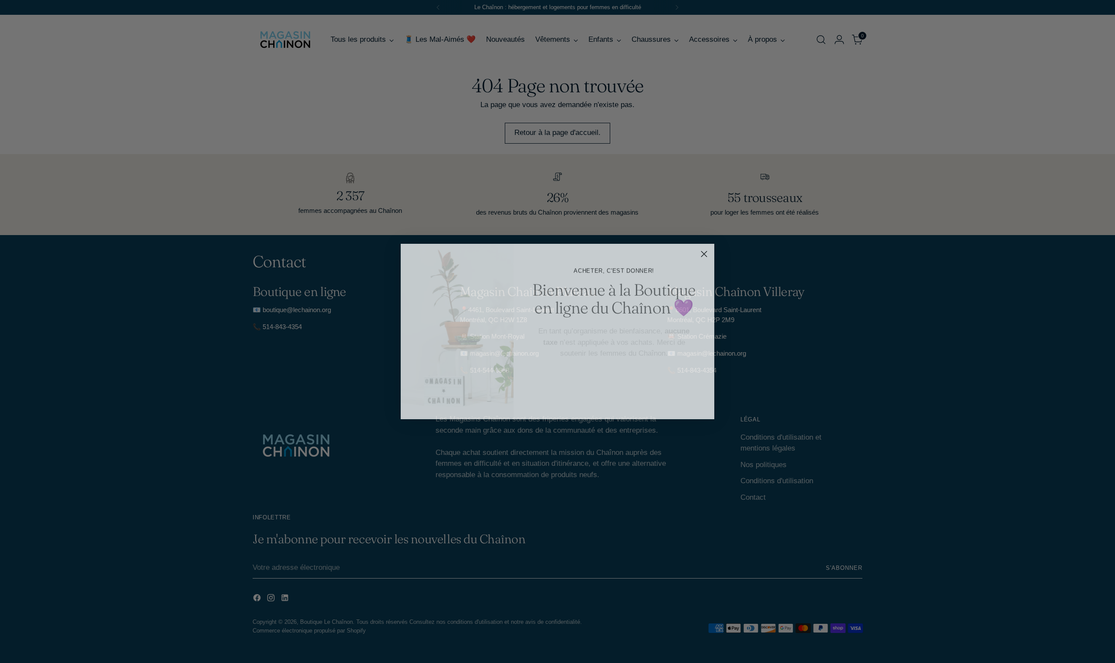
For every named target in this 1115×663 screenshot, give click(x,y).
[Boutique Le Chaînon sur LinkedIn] (628, 400)
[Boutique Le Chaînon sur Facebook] (600, 400)
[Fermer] (704, 254)
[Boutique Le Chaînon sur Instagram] (614, 400)
